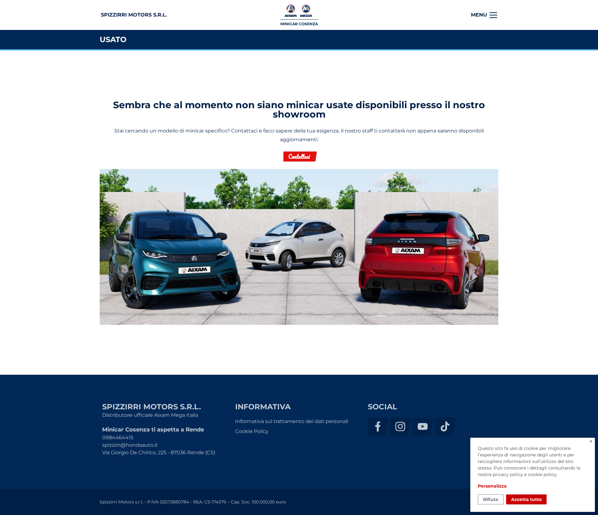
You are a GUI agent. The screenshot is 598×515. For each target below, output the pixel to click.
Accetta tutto (526, 499)
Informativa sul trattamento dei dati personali (291, 421)
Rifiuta (490, 499)
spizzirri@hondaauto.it (130, 445)
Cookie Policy (251, 431)
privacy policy (508, 474)
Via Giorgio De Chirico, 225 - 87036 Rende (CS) (158, 452)
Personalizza (492, 486)
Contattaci (299, 156)
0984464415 (117, 437)
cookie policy (542, 474)
